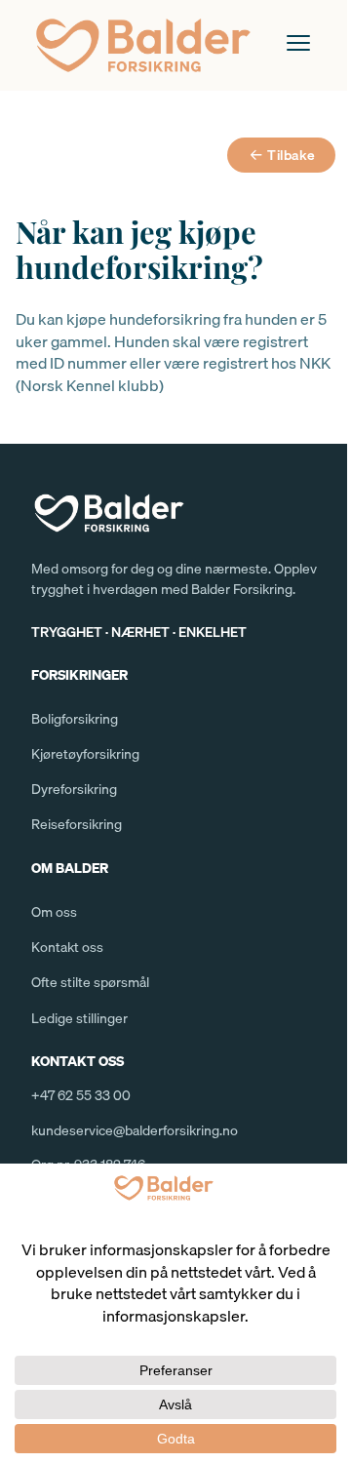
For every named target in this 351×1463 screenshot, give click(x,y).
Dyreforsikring (74, 789)
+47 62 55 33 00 (81, 1095)
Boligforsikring (74, 719)
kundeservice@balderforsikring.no (134, 1130)
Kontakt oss (67, 947)
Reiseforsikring (76, 824)
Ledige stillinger (79, 1018)
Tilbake (291, 155)
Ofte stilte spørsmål (90, 982)
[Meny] (298, 42)
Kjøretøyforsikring (85, 754)
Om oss (54, 912)
